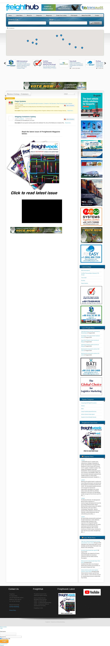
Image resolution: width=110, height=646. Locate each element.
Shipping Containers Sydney (25, 117)
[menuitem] (55, 630)
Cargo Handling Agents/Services (88, 411)
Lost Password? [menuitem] (3, 643)
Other (82, 408)
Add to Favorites (70, 105)
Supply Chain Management (76, 64)
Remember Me (6, 638)
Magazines (49, 15)
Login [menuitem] (1, 628)
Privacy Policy (12, 610)
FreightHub (47, 621)
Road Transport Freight (62, 103)
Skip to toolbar (3, 627)
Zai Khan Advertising (14, 606)
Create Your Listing (61, 15)
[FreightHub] (7, 28)
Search (96, 23)
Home (10, 15)
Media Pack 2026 (86, 15)
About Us (29, 15)
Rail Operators (53, 103)
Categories (39, 15)
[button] (63, 39)
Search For (13, 19)
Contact (97, 15)
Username (3, 631)
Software (70, 103)
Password (2, 636)
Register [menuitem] (2, 645)
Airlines (83, 405)
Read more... (71, 110)
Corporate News (89, 456)
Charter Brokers (26, 64)
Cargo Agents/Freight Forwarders (35, 103)
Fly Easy (98, 61)
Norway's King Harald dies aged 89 (89, 550)
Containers (46, 103)
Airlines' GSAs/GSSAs (101, 62)
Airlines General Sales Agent (88, 414)
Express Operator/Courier (23, 65)
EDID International (22, 61)
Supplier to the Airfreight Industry (88, 417)
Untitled (83, 460)
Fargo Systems (20, 101)
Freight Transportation (75, 62)
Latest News (19, 15)
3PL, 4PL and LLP (47, 66)
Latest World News (89, 538)
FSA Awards (74, 15)
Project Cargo (20, 66)
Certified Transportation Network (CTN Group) (49, 62)
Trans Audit (73, 61)
